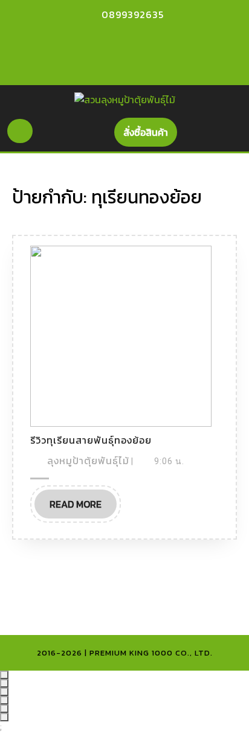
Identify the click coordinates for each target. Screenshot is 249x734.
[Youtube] (130, 38)
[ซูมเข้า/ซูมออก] (4, 675)
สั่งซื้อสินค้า (150, 135)
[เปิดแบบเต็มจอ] (4, 683)
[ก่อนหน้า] (4, 708)
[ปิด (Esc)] (4, 700)
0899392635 (133, 14)
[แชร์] (4, 692)
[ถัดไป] (4, 717)
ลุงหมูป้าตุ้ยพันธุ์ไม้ (88, 460)
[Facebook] (109, 38)
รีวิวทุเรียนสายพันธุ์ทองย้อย (91, 440)
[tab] (20, 131)
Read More (83, 507)
